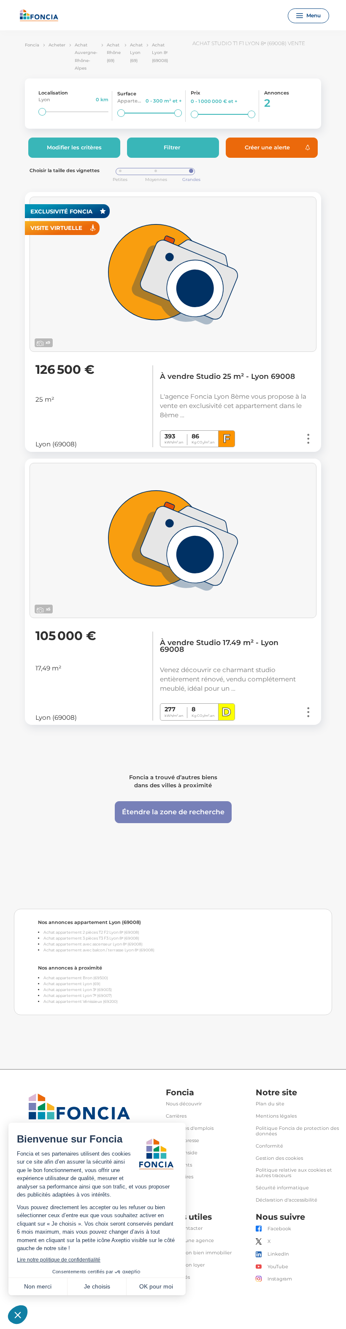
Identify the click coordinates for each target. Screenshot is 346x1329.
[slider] (42, 112)
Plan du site (270, 1104)
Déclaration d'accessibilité (286, 1200)
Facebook (279, 1229)
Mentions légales (276, 1116)
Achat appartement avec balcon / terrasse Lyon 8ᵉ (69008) (98, 950)
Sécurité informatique (282, 1188)
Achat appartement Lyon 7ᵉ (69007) (77, 995)
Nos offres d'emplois (190, 1128)
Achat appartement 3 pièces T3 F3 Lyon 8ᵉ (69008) (91, 938)
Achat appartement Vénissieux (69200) (80, 1001)
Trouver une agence (190, 1240)
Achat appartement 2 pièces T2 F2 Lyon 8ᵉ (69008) (91, 932)
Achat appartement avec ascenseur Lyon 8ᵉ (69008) (93, 944)
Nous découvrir (184, 1104)
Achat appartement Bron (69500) (75, 977)
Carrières (176, 1116)
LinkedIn (278, 1254)
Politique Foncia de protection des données (297, 1131)
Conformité (269, 1146)
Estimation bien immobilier (199, 1253)
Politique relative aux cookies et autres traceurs (294, 1172)
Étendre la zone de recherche (173, 812)
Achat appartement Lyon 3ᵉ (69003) (77, 989)
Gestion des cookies (279, 1158)
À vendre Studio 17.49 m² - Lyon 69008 (219, 646)
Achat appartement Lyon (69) (71, 983)
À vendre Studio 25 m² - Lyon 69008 (227, 376)
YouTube (278, 1267)
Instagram (280, 1279)
